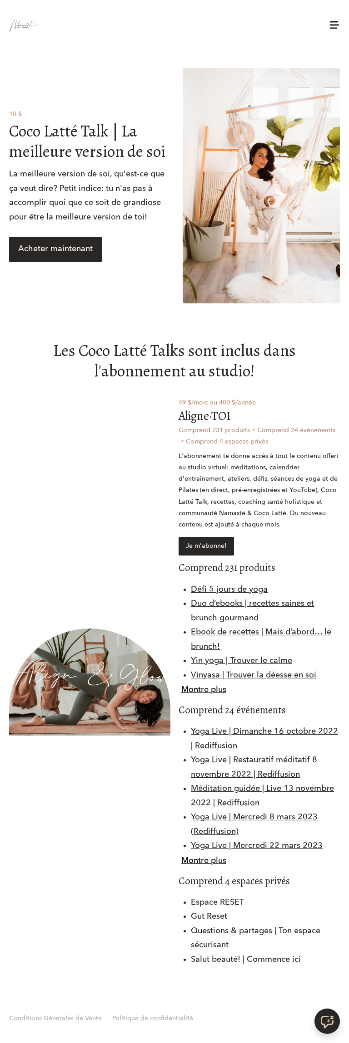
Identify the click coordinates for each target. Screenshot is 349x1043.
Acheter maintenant (55, 249)
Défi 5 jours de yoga (229, 589)
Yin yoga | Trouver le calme (241, 661)
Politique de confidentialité (152, 1018)
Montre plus (203, 690)
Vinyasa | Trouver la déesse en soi (253, 675)
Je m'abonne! (206, 546)
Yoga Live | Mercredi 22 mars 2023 (257, 846)
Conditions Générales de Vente (55, 1018)
